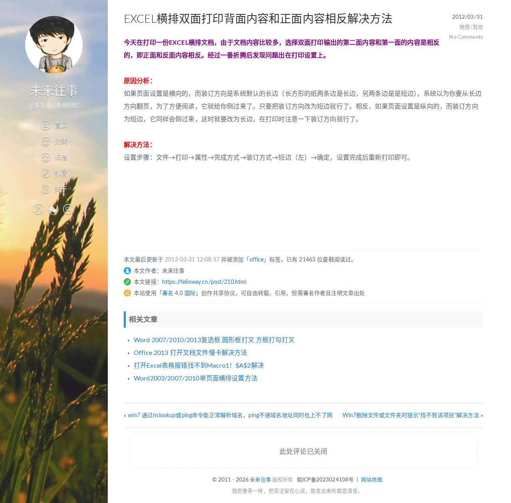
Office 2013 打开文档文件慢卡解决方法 (190, 353)
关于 (60, 189)
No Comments (466, 37)
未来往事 (54, 91)
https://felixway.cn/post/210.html (204, 282)
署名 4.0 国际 (179, 293)
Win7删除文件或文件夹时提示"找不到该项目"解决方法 (411, 415)
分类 (61, 141)
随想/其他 (471, 27)
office (257, 260)
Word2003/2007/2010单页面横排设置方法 (195, 378)
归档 (61, 157)
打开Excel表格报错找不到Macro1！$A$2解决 (199, 365)
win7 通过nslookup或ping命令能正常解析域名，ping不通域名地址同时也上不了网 (230, 415)
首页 (61, 125)
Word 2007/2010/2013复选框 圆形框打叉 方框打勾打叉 (214, 340)
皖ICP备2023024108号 (325, 479)
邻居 (60, 173)
